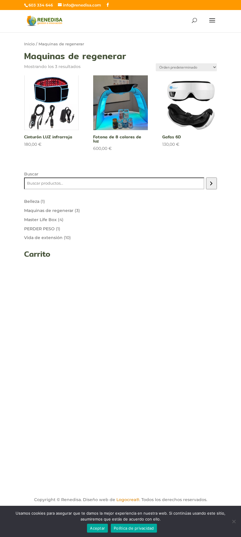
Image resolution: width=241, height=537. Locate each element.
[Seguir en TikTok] (48, 469)
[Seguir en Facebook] (31, 469)
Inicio (29, 44)
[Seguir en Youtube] (65, 469)
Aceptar (97, 528)
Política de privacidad (134, 528)
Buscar (31, 174)
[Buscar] (211, 183)
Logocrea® (127, 499)
